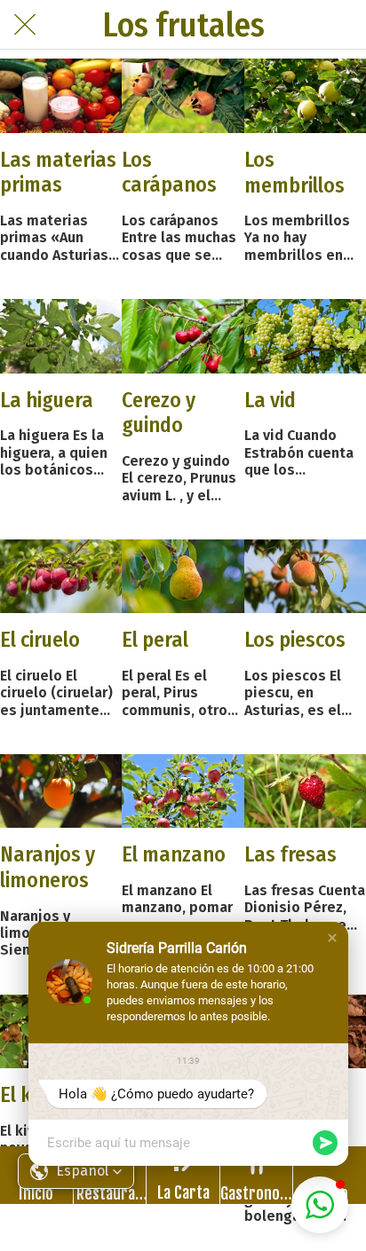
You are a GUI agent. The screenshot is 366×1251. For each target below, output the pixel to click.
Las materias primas (58, 172)
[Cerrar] (25, 24)
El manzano (174, 854)
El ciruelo (40, 639)
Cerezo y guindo (158, 413)
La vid (270, 400)
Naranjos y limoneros (47, 867)
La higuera (46, 400)
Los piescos (295, 639)
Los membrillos (294, 172)
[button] (332, 938)
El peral (155, 639)
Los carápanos (169, 172)
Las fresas (290, 854)
